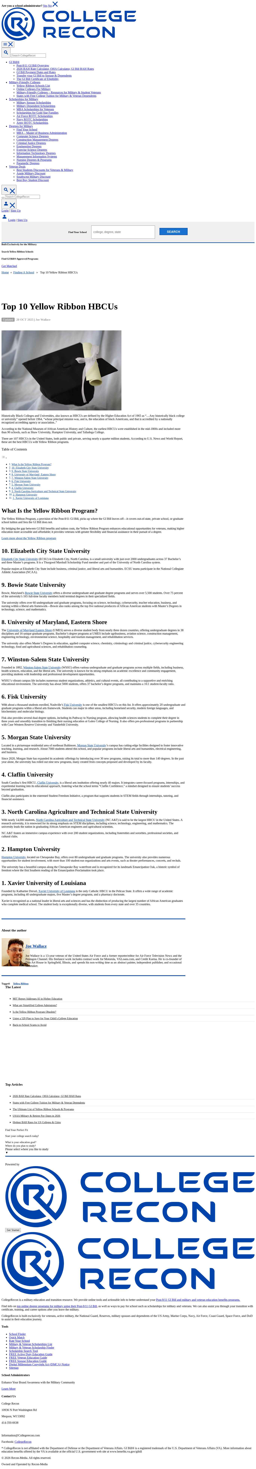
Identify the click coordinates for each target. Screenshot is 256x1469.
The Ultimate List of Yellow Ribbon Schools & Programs (43, 1109)
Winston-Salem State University (42, 667)
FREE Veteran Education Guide (28, 1357)
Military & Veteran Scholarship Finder (31, 1347)
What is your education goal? (20, 1142)
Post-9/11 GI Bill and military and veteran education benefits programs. (198, 1299)
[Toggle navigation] (7, 44)
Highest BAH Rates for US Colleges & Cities (37, 1122)
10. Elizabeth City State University (30, 467)
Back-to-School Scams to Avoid (29, 1025)
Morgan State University (91, 745)
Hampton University (13, 857)
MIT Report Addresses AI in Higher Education (37, 998)
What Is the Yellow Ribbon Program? (31, 464)
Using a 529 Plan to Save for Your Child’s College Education (45, 1018)
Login (5, 210)
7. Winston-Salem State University (30, 477)
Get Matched (9, 266)
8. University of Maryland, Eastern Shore (34, 474)
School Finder (17, 1334)
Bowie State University (38, 592)
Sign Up (16, 210)
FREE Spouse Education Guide (28, 1361)
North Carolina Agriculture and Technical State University (70, 820)
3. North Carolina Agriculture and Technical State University (44, 491)
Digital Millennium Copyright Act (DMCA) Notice (39, 1364)
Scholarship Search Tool (23, 1350)
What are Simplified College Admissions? (35, 1005)
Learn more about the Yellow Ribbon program (28, 538)
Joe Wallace (36, 946)
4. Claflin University (23, 487)
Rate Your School (19, 1340)
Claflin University (47, 782)
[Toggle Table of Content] (4, 457)
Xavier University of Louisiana (56, 891)
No (50, 5)
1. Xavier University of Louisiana (31, 498)
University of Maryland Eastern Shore (29, 630)
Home (5, 272)
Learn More (8, 1388)
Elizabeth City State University (19, 559)
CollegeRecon (23, 1441)
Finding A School (23, 272)
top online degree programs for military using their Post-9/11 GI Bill (57, 1306)
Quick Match (17, 1337)
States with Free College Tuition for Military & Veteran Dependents (49, 1102)
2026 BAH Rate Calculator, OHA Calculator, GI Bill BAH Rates (47, 1096)
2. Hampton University (25, 494)
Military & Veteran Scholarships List (30, 1344)
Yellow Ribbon (20, 983)
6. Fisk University (21, 481)
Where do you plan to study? (20, 1145)
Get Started (13, 1230)
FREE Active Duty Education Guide (30, 1354)
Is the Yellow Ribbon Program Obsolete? (34, 1011)
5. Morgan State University (26, 484)
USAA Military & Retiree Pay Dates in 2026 (36, 1115)
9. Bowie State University (25, 471)
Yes (45, 5)
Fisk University (73, 704)
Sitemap (14, 1367)
